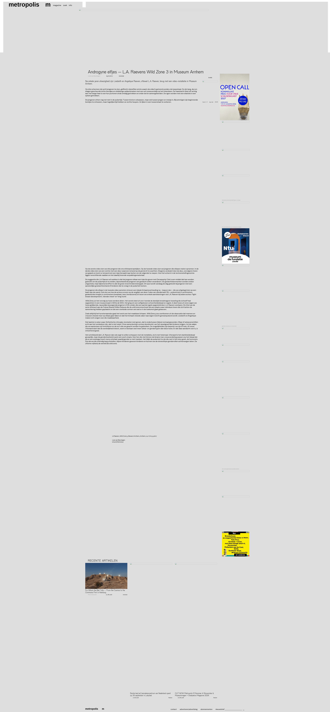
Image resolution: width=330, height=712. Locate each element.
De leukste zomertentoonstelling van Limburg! (231, 200)
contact (174, 709)
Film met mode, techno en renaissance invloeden (231, 227)
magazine (57, 5)
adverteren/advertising (188, 709)
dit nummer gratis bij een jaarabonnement (230, 468)
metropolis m (30, 4)
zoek (65, 5)
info (70, 5)
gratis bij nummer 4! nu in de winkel (229, 326)
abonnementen (206, 709)
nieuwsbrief (219, 709)
